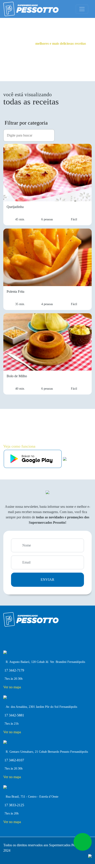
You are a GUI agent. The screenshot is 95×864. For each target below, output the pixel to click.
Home (27, 22)
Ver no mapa (12, 687)
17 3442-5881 (14, 715)
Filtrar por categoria (26, 123)
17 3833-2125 (14, 805)
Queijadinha (43, 22)
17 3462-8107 (14, 760)
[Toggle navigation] (82, 9)
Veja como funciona (19, 446)
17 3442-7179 (14, 670)
